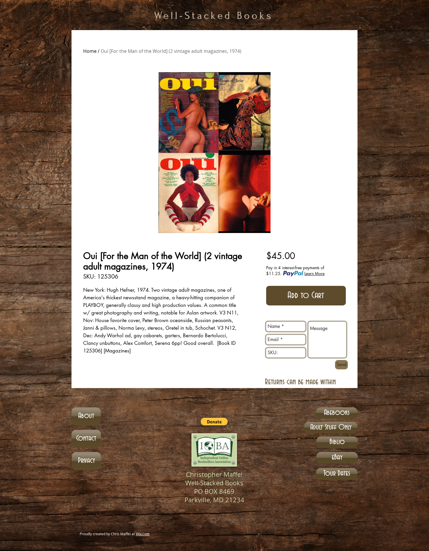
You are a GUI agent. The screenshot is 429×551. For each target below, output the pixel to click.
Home (90, 51)
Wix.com (142, 533)
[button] (214, 421)
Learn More (314, 273)
